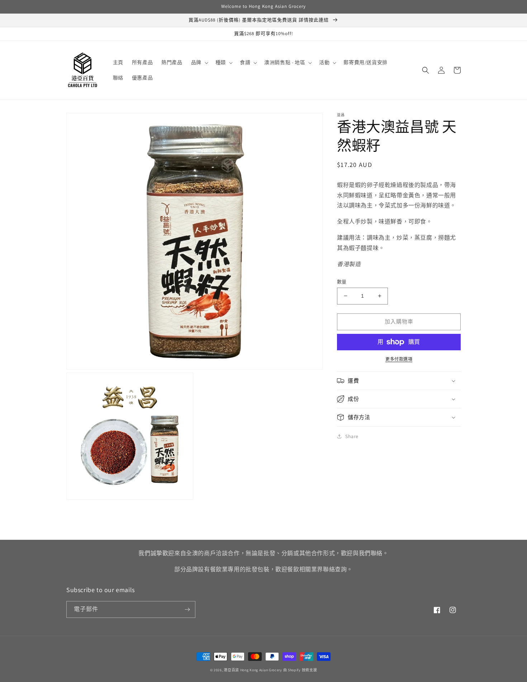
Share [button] (352, 436)
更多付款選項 (398, 359)
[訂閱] (187, 609)
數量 (342, 282)
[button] (199, 62)
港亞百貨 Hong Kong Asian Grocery (253, 670)
